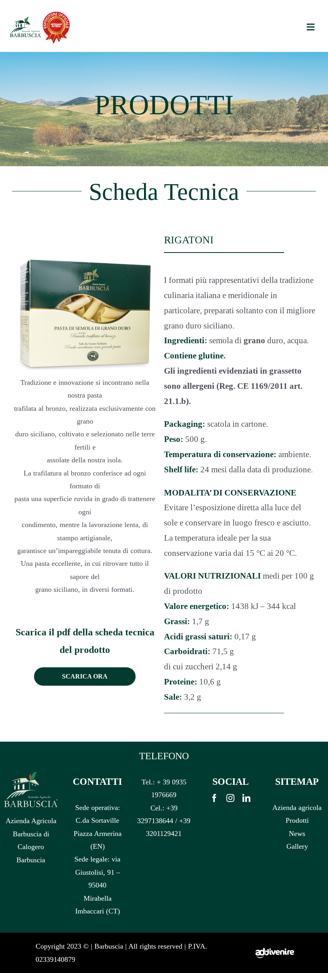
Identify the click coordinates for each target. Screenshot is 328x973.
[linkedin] (246, 798)
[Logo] (25, 20)
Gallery (297, 846)
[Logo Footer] (31, 774)
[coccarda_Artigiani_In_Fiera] (56, 13)
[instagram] (230, 798)
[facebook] (214, 798)
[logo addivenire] (275, 936)
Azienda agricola (297, 808)
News (297, 834)
